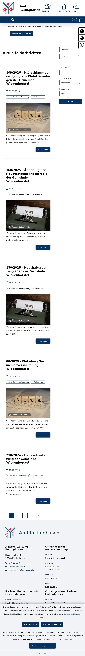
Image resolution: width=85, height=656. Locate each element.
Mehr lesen (43, 150)
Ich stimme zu (30, 624)
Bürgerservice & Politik (12, 27)
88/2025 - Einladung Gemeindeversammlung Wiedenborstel (25, 365)
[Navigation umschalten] (4, 20)
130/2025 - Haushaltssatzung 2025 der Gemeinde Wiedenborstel (26, 271)
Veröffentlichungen (33, 27)
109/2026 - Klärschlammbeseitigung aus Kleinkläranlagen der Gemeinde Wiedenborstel (28, 78)
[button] (81, 30)
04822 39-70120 (17, 566)
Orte (63, 56)
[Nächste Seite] (45, 515)
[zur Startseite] (8, 8)
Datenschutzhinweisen (72, 614)
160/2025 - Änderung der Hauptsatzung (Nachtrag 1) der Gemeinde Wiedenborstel (27, 175)
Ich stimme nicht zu (52, 624)
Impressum (43, 653)
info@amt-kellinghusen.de (21, 570)
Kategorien (66, 49)
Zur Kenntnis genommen (42, 646)
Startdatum (65, 78)
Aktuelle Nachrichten (53, 27)
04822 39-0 (14, 563)
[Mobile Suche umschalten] (13, 19)
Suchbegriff (65, 67)
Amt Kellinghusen (30, 8)
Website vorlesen (20, 33)
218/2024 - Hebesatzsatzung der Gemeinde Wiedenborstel (25, 459)
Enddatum (64, 89)
